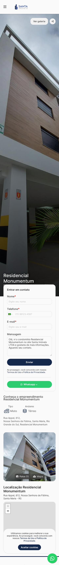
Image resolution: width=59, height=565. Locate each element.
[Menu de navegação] (4, 7)
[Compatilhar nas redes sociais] (53, 21)
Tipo (10, 406)
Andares (29, 406)
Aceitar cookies (29, 547)
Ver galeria (39, 21)
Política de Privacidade (34, 372)
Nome (11, 296)
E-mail (11, 321)
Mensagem (14, 334)
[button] (29, 466)
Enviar (29, 362)
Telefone (13, 309)
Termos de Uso (14, 372)
